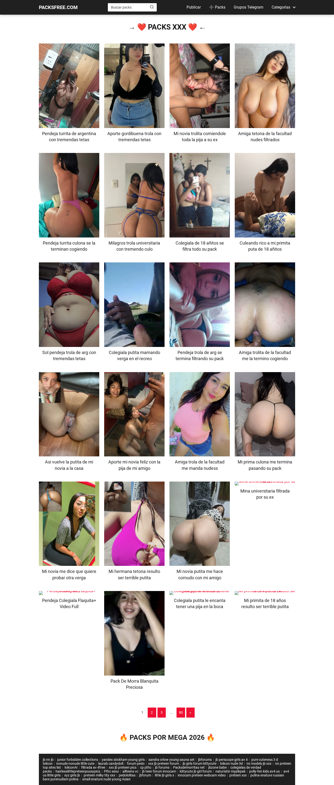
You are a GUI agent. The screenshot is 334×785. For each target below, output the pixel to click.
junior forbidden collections (77, 760)
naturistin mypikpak (230, 771)
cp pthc (145, 767)
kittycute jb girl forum (196, 771)
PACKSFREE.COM (58, 7)
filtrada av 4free (93, 767)
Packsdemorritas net (189, 767)
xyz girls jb (72, 775)
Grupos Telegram (248, 7)
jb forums (162, 767)
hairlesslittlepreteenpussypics (78, 771)
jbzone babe (217, 767)
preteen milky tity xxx (99, 775)
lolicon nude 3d (231, 763)
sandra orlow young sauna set (171, 760)
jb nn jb (48, 760)
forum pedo (136, 763)
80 (181, 712)
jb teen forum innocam (159, 771)
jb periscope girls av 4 (231, 760)
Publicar (194, 7)
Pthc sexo (111, 771)
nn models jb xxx (258, 763)
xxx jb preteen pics (122, 767)
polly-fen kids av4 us (264, 771)
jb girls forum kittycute (199, 763)
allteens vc (130, 771)
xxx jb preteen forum (163, 763)
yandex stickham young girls (123, 760)
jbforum (145, 775)
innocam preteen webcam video (202, 775)
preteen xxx (238, 775)
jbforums (205, 760)
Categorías (281, 7)
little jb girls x (164, 775)
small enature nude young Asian (106, 779)
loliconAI (71, 767)
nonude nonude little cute (75, 763)
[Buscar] (152, 7)
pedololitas (127, 775)
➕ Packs (217, 7)
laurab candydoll (110, 763)
